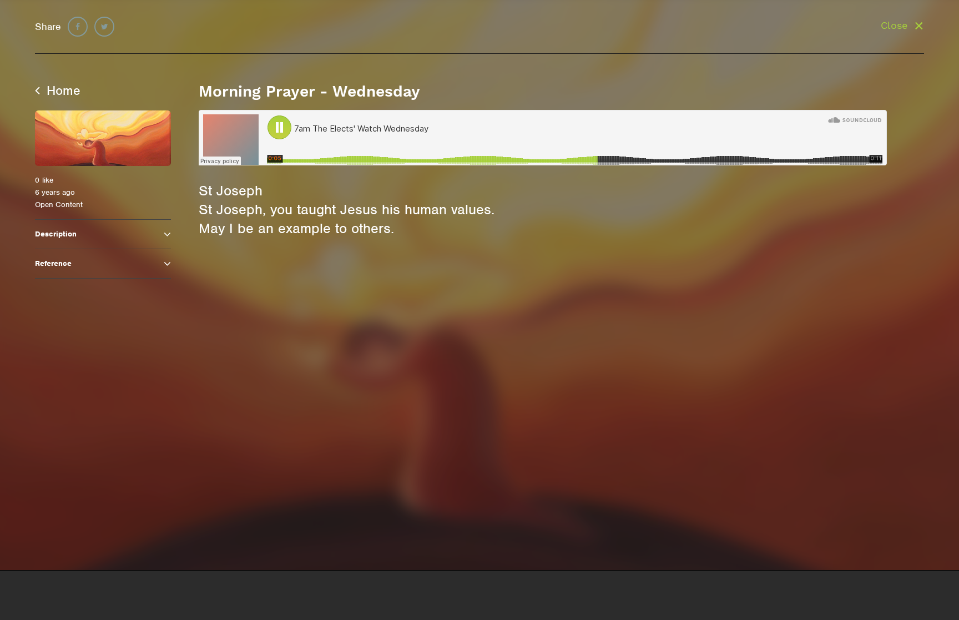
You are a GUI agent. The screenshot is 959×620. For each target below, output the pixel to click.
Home (61, 90)
